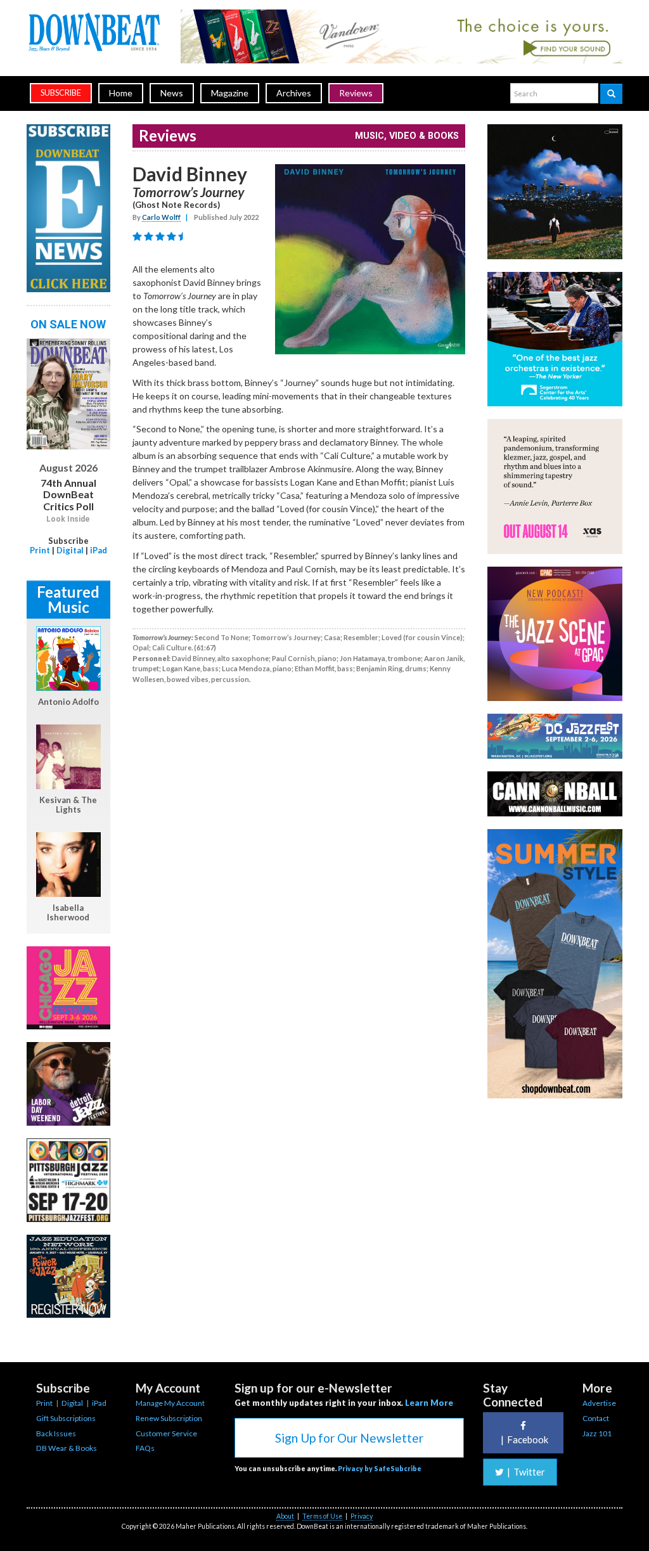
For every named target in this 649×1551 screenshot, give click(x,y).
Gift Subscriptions (66, 1418)
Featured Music (68, 599)
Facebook (524, 1439)
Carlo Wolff (161, 217)
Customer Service (166, 1433)
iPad (98, 550)
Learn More (429, 1403)
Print (40, 550)
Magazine (229, 92)
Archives (293, 92)
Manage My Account (170, 1403)
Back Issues (56, 1433)
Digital (70, 550)
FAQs (145, 1448)
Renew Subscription (169, 1418)
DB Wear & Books (66, 1448)
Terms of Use (322, 1516)
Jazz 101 (597, 1433)
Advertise (599, 1403)
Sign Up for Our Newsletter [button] (349, 1438)
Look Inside (68, 519)
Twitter (526, 1471)
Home (120, 92)
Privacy (361, 1516)
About (285, 1516)
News (171, 92)
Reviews (356, 92)
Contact (595, 1418)
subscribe (61, 93)
